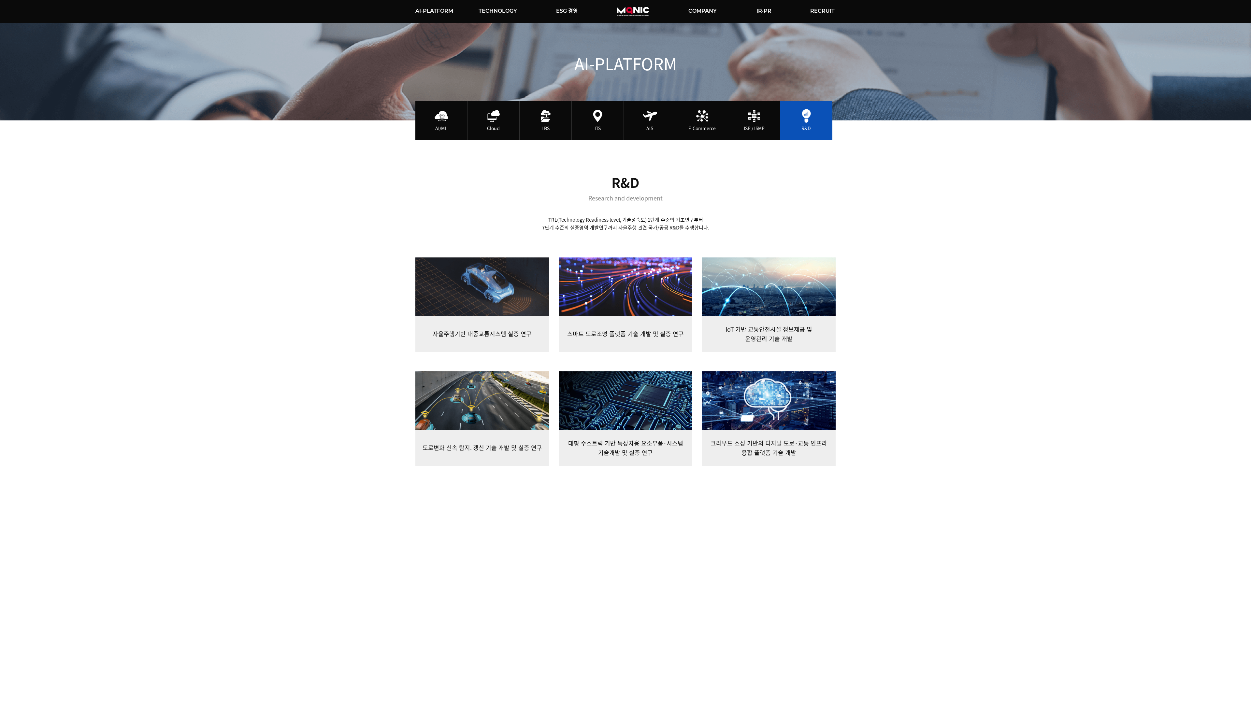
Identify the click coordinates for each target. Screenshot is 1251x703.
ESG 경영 (567, 11)
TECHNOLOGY (498, 11)
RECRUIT (822, 11)
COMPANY (702, 11)
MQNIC (633, 11)
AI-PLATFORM (434, 11)
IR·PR (763, 11)
